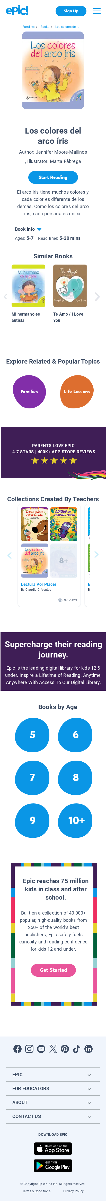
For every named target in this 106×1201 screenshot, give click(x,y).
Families (28, 27)
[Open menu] (97, 11)
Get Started (53, 970)
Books (45, 27)
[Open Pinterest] (65, 1049)
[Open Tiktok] (77, 1049)
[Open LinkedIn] (88, 1049)
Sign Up (71, 11)
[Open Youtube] (41, 1049)
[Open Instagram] (29, 1049)
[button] (49, 555)
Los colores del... (67, 27)
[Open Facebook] (17, 1049)
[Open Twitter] (53, 1049)
